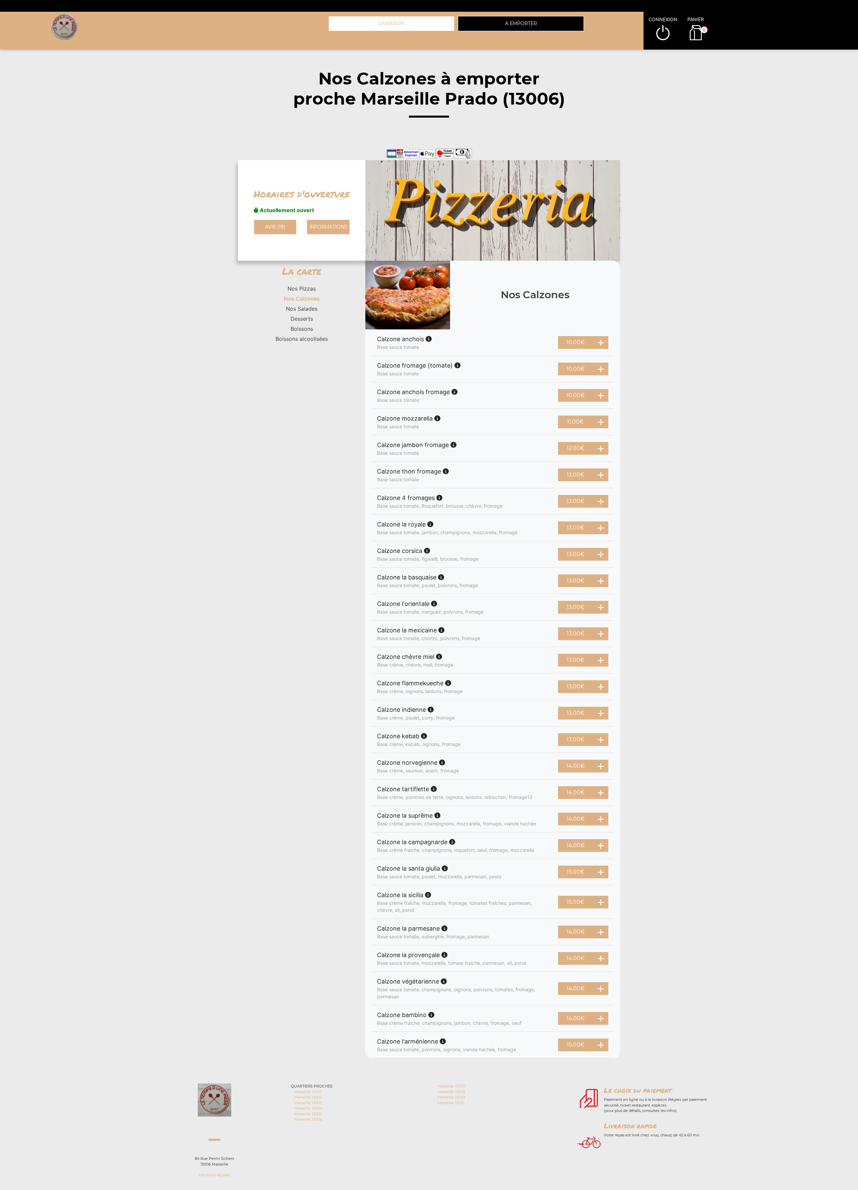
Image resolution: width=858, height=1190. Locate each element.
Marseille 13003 (308, 1103)
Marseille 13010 (450, 1103)
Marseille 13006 (308, 1119)
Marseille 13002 (308, 1097)
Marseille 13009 (451, 1097)
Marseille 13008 (451, 1091)
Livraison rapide (630, 1125)
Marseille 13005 (308, 1114)
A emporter (521, 23)
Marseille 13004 (308, 1108)
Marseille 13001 (307, 1091)
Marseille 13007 (451, 1086)
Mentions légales (214, 1175)
